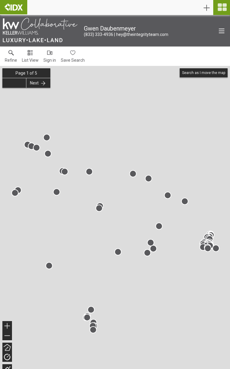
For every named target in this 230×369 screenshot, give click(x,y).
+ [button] (7, 326)
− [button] (7, 336)
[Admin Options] (206, 7)
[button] (30, 57)
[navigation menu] (221, 7)
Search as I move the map (203, 73)
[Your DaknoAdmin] (13, 7)
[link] (11, 57)
